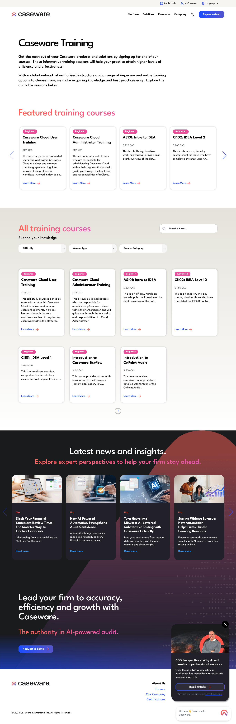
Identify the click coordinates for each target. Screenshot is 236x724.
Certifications (156, 699)
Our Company (155, 694)
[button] (210, 3)
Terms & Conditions (213, 694)
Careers (160, 689)
